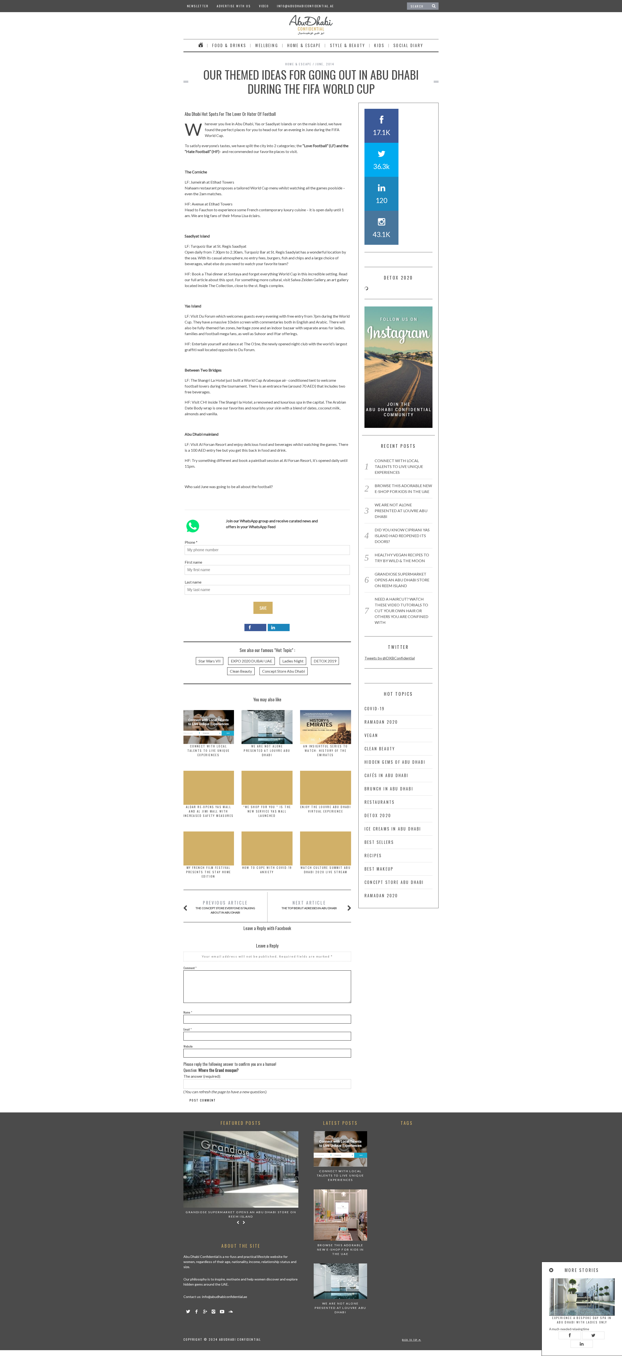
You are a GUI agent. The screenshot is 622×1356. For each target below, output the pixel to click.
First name (193, 562)
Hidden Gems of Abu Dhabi (394, 762)
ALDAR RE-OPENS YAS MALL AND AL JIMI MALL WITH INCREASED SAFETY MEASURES (208, 811)
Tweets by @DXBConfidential (389, 658)
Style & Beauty (347, 45)
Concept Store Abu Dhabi (283, 671)
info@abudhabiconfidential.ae (305, 6)
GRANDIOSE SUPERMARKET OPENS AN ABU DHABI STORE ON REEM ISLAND (402, 580)
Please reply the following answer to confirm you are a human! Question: (229, 1067)
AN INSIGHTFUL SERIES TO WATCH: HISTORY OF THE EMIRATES (325, 750)
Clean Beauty (241, 671)
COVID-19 (374, 709)
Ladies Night (292, 661)
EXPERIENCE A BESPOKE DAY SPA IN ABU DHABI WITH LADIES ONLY (581, 1320)
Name (187, 1012)
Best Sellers (379, 842)
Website (188, 1046)
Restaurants (379, 802)
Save (263, 608)
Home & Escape (304, 45)
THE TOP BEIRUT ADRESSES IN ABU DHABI (309, 904)
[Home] (201, 45)
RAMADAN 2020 (381, 722)
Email (187, 1029)
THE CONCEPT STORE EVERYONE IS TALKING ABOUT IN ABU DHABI (225, 906)
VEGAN (371, 735)
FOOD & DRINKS (229, 45)
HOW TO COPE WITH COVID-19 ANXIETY (267, 869)
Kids (379, 45)
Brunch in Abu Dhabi (388, 789)
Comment (190, 968)
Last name (193, 582)
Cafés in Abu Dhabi (386, 775)
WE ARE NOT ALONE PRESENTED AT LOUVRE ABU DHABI (267, 750)
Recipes (373, 855)
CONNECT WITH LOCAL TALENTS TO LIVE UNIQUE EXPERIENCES (208, 750)
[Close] (551, 1270)
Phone (190, 542)
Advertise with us (234, 6)
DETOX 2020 (377, 815)
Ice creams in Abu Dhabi (392, 829)
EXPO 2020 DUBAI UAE (251, 661)
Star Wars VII (210, 661)
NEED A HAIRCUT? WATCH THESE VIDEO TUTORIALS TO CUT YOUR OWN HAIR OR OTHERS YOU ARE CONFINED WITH (401, 611)
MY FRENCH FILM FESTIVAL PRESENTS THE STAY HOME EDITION (208, 871)
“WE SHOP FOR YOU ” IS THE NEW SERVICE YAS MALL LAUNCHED (267, 811)
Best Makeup (378, 869)
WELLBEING (266, 45)
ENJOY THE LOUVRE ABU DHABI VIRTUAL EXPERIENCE (325, 809)
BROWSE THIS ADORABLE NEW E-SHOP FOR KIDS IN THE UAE (340, 1249)
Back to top (410, 1339)
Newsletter (197, 6)
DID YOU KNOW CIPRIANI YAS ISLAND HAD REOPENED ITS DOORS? (402, 535)
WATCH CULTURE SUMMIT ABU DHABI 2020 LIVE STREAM (326, 869)
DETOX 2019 (325, 661)
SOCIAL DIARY (408, 45)
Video (264, 6)
